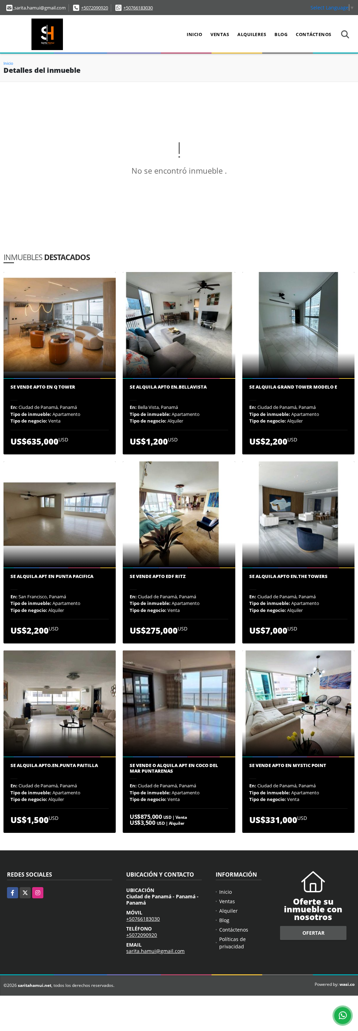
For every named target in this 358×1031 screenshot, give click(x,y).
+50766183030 (138, 8)
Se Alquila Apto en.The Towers (288, 576)
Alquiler (228, 910)
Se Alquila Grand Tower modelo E (293, 387)
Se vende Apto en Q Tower (42, 387)
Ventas (219, 34)
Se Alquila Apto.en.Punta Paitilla (54, 765)
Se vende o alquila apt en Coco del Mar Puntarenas (174, 768)
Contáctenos (313, 34)
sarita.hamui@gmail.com (155, 951)
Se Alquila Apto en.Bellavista (168, 387)
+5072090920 (94, 8)
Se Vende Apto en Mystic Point (287, 765)
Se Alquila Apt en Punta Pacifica (51, 576)
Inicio (194, 34)
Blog (280, 34)
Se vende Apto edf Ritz (158, 576)
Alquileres (251, 34)
